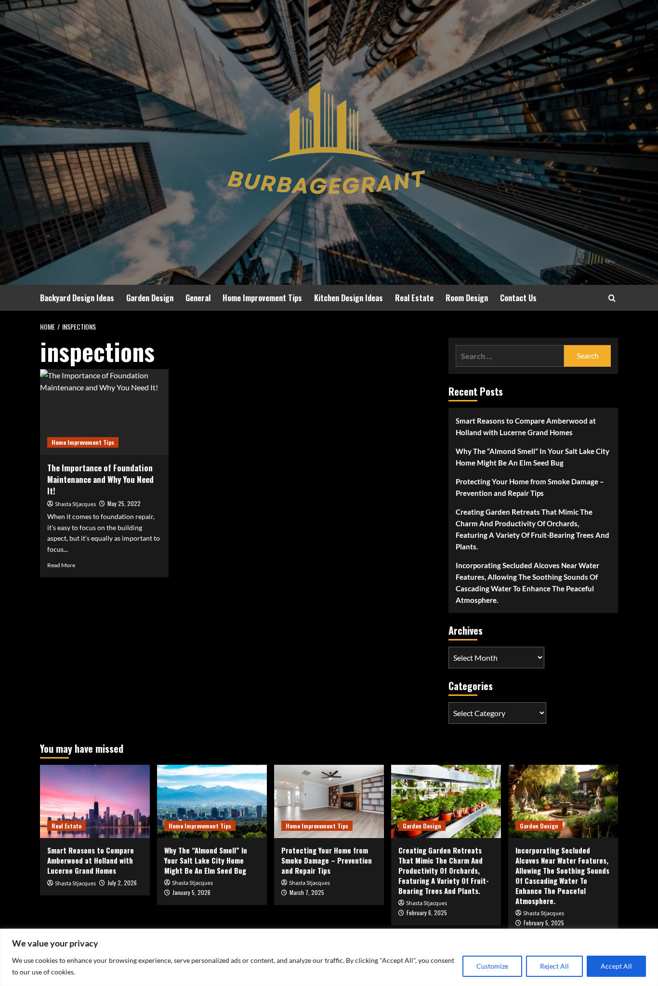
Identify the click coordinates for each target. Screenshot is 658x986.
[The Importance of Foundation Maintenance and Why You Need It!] (104, 412)
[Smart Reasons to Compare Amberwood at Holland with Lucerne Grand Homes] (95, 801)
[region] (329, 957)
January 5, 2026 (191, 892)
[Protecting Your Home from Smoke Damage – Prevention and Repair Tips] (329, 801)
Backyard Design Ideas (77, 298)
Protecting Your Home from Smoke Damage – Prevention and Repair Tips (530, 487)
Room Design (467, 298)
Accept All (616, 966)
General (198, 298)
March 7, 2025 (307, 892)
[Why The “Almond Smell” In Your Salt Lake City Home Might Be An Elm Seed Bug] (212, 801)
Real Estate (414, 298)
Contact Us (518, 298)
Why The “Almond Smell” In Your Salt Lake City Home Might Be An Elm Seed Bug (532, 457)
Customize (492, 966)
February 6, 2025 (427, 912)
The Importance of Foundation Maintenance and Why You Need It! (100, 479)
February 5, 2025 (544, 923)
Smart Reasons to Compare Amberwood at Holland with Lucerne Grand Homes (526, 426)
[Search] (612, 298)
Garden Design (149, 298)
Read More (61, 565)
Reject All (554, 966)
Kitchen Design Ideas (348, 298)
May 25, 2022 (124, 503)
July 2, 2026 (122, 883)
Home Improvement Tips (262, 298)
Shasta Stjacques (75, 504)
